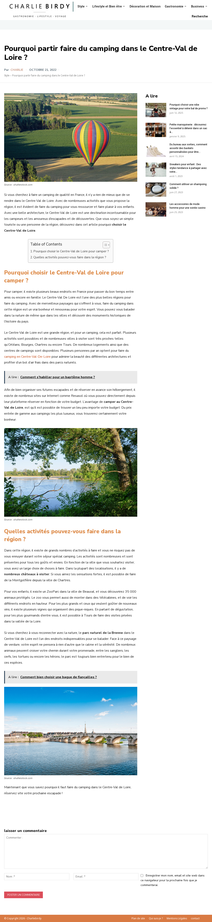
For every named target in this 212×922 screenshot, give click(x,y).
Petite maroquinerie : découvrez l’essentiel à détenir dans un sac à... (188, 128)
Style (7, 75)
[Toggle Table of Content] (104, 244)
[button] (200, 16)
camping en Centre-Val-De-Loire (27, 356)
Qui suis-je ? (156, 918)
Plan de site (138, 918)
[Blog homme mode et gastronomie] (40, 10)
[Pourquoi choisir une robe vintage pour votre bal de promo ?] (156, 110)
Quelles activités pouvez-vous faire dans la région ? (69, 257)
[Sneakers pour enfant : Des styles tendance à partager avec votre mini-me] (156, 169)
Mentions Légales (177, 918)
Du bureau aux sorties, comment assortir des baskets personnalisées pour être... (188, 148)
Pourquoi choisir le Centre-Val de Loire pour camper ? (71, 251)
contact (195, 918)
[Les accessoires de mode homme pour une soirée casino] (156, 209)
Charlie (17, 70)
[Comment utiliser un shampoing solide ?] (156, 189)
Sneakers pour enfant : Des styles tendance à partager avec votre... (188, 168)
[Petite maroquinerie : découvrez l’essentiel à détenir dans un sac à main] (156, 130)
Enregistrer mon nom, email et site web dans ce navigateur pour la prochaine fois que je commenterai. (173, 880)
